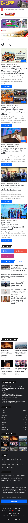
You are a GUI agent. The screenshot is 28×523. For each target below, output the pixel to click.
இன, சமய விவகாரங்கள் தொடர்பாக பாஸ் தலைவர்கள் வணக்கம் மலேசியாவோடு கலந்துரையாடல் (12, 187)
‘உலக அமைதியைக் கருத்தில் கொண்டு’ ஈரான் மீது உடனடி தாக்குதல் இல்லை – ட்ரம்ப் (17, 283)
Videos (3, 412)
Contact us (22, 515)
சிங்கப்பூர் (4, 422)
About (8, 515)
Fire (3, 462)
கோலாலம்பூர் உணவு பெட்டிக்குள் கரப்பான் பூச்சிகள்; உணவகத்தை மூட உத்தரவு (6, 370)
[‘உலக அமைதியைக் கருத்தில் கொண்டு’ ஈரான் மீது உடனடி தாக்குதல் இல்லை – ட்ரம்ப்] (5, 284)
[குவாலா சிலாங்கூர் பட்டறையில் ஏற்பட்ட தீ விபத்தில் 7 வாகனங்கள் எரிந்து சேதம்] (7, 345)
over (13, 464)
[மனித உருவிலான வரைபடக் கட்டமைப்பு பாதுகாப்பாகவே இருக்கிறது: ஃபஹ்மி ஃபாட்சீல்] (21, 363)
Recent (20, 261)
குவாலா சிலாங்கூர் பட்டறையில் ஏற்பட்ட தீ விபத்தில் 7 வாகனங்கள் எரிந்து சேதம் (6, 353)
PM (17, 464)
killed (19, 462)
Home (3, 40)
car (17, 459)
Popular (8, 261)
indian (14, 462)
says (3, 467)
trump (7, 467)
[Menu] (2, 15)
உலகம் (3, 420)
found (7, 462)
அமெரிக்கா (4, 415)
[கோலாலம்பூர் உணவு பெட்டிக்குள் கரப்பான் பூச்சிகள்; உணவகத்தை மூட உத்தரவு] (7, 363)
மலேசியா (4, 427)
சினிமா (3, 424)
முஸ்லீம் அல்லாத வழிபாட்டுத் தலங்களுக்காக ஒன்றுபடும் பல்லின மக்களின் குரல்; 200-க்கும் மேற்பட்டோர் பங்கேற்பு (14, 110)
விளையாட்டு (5, 429)
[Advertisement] (14, 322)
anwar (7, 459)
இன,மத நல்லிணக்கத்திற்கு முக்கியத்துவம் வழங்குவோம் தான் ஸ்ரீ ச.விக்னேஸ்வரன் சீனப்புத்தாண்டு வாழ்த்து (13, 149)
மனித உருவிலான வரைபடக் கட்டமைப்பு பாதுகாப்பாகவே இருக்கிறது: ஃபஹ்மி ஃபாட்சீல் (21, 370)
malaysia (4, 464)
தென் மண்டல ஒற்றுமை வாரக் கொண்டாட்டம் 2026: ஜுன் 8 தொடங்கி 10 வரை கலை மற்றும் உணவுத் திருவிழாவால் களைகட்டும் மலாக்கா (14, 69)
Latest (3, 410)
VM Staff (4, 64)
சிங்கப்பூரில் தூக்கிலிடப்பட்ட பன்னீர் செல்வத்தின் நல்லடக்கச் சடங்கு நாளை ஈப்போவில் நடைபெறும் (18, 291)
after (3, 459)
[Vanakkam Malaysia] (10, 14)
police (21, 464)
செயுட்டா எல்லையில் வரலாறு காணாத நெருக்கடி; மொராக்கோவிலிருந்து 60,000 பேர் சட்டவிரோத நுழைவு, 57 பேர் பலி (19, 268)
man (9, 464)
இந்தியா (4, 417)
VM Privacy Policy (15, 515)
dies (21, 459)
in (10, 462)
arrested (13, 459)
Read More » (6, 86)
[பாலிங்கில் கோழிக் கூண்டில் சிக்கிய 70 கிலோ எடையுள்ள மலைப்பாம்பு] (5, 449)
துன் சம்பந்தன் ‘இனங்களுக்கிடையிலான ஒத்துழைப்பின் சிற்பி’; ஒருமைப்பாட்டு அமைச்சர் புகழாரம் (12, 225)
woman (12, 467)
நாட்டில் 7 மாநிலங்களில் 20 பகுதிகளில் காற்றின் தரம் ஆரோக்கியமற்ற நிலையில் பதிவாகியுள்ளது (21, 353)
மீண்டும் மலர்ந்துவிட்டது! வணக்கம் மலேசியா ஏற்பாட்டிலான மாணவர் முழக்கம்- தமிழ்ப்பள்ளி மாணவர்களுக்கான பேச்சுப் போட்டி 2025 (14, 276)
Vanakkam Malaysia (7, 510)
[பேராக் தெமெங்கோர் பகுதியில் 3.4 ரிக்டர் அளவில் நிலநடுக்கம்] (23, 444)
